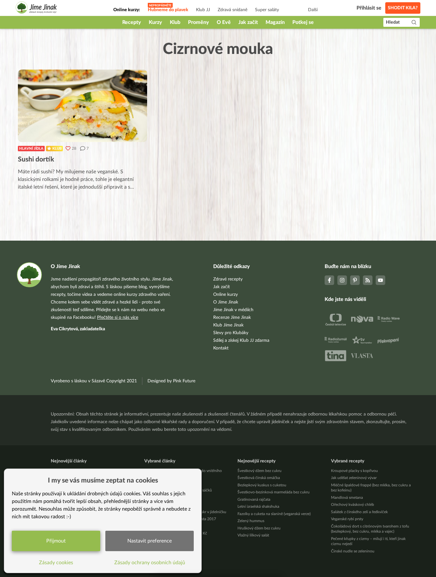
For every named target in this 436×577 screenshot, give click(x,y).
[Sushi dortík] (82, 106)
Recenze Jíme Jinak (232, 317)
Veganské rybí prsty (347, 519)
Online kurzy (225, 294)
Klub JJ (203, 10)
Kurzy (155, 22)
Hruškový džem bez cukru (259, 528)
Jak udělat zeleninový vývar (354, 478)
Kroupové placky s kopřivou (354, 471)
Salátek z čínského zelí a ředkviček (359, 512)
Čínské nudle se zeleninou (352, 551)
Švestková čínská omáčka (258, 478)
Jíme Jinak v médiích (233, 310)
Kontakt (221, 348)
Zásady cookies (56, 562)
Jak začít (248, 22)
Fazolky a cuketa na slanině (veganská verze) (274, 514)
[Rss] (367, 280)
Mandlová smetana (347, 497)
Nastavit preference (149, 540)
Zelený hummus (250, 521)
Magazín (275, 22)
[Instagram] (342, 280)
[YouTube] (380, 280)
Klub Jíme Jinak (228, 325)
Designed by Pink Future (171, 381)
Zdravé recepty (228, 279)
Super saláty (267, 10)
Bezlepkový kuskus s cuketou (261, 485)
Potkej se (303, 22)
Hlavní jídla (31, 148)
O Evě (224, 22)
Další (313, 10)
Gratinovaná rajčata (253, 499)
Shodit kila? (403, 8)
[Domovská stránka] (36, 8)
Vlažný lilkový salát (253, 535)
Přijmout (56, 540)
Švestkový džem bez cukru (259, 471)
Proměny (198, 22)
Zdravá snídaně (232, 10)
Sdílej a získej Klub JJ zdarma (241, 340)
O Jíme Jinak (225, 302)
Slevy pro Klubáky (230, 333)
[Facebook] (329, 280)
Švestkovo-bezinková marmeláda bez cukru (273, 492)
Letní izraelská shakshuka (258, 506)
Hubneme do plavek (168, 10)
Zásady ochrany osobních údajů (149, 562)
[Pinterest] (355, 280)
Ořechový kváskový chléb (352, 504)
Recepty (131, 22)
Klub (175, 22)
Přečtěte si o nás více (117, 317)
